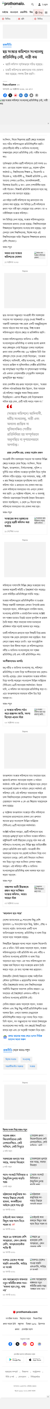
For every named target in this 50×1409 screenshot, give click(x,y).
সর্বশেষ (5, 12)
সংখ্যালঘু (26, 1059)
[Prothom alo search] (32, 4)
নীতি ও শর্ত (10, 1377)
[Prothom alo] (14, 4)
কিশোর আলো (25, 1318)
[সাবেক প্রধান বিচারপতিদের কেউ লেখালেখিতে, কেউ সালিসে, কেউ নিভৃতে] (38, 1143)
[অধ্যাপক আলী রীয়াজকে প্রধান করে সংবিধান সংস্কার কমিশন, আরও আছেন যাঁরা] (39, 889)
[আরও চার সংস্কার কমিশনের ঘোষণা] (39, 255)
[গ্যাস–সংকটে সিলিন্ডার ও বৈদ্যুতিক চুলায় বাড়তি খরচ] (38, 1180)
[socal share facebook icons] (5, 97)
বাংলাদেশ (14, 12)
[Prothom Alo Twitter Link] (18, 1344)
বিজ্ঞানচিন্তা (37, 1318)
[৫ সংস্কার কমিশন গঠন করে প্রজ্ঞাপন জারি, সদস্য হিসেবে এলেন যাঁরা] (39, 712)
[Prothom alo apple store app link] (35, 1360)
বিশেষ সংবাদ (11, 1059)
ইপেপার (41, 1324)
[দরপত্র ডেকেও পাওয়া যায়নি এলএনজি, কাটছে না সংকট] (38, 1265)
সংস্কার (32, 1066)
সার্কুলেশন (36, 1372)
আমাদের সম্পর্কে (11, 1372)
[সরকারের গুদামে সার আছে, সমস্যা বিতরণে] (38, 1163)
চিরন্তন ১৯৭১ (31, 1324)
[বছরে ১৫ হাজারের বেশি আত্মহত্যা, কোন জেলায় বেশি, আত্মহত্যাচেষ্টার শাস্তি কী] (38, 1244)
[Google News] (39, 1344)
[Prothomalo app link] (15, 1360)
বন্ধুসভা (21, 1324)
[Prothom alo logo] (25, 1313)
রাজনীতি (23, 12)
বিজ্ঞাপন (25, 1372)
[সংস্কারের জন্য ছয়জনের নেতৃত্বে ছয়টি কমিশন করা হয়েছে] (39, 521)
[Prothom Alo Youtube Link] (33, 1344)
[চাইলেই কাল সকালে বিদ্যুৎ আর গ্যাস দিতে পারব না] (38, 1223)
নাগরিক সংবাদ (12, 1318)
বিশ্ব (31, 12)
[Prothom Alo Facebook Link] (11, 1344)
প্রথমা (17, 1329)
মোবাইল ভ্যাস (27, 1329)
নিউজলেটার (35, 1377)
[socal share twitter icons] (10, 97)
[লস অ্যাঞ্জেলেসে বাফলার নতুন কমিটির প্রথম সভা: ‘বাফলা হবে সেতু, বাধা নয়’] (38, 1287)
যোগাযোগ (22, 1377)
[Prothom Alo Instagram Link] (26, 1344)
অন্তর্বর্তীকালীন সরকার (14, 1066)
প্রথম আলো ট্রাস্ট (9, 1324)
